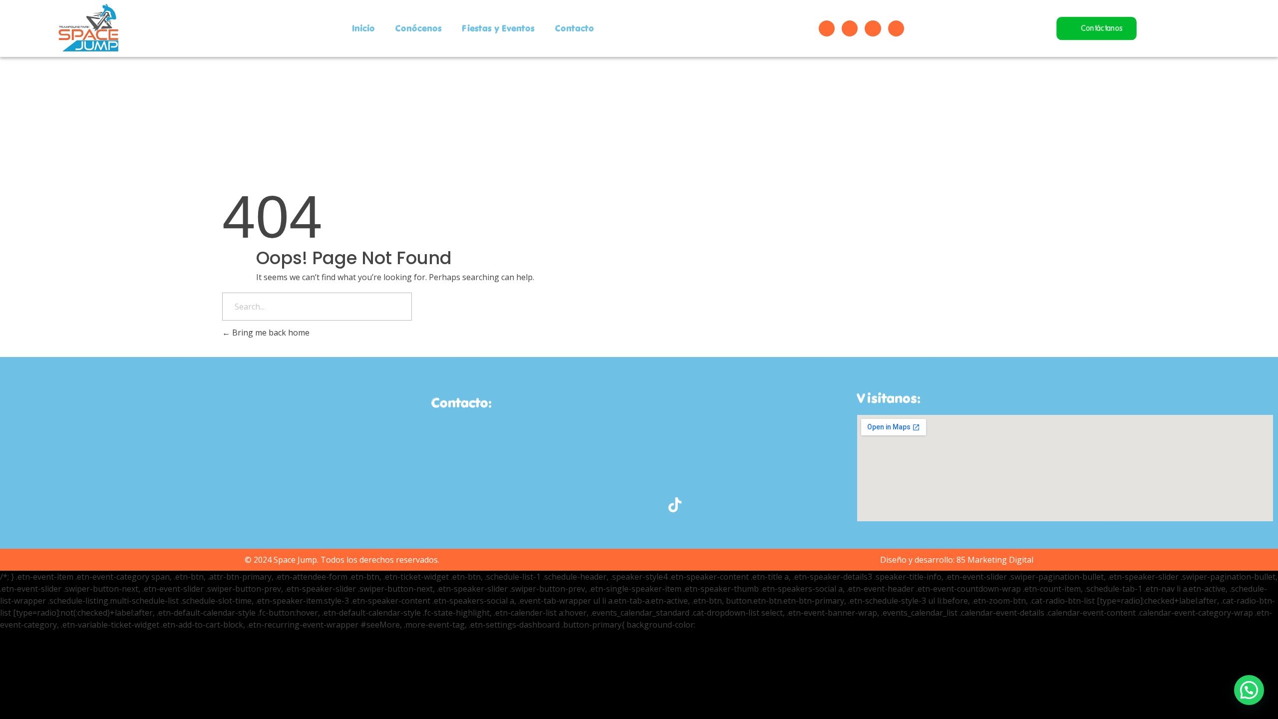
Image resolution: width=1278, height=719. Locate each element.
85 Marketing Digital (995, 559)
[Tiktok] (896, 28)
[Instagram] (850, 28)
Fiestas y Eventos (498, 28)
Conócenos (418, 28)
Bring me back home (270, 332)
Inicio (363, 28)
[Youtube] (873, 28)
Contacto (574, 28)
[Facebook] (827, 28)
